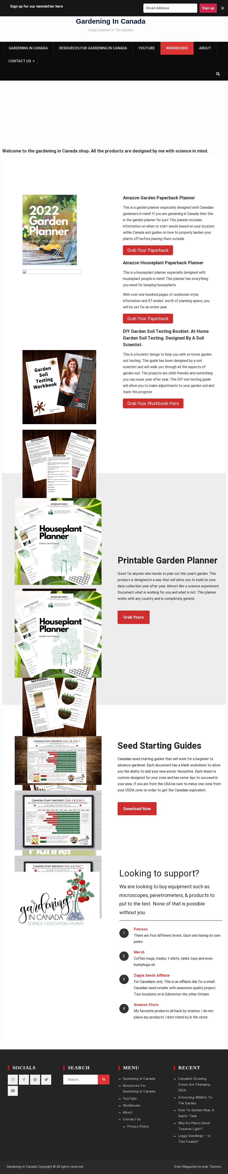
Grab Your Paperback (148, 250)
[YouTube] (13, 1091)
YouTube (146, 48)
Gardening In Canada (110, 21)
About (205, 48)
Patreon (141, 929)
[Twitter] (46, 1080)
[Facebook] (24, 1080)
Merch (139, 952)
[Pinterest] (35, 1080)
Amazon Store (146, 1005)
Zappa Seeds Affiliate (152, 975)
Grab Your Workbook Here (153, 403)
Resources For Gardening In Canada (93, 48)
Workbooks (177, 48)
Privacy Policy (138, 1126)
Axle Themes (211, 1167)
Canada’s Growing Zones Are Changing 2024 (194, 1085)
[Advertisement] (114, 114)
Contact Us (19, 61)
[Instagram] (13, 1080)
